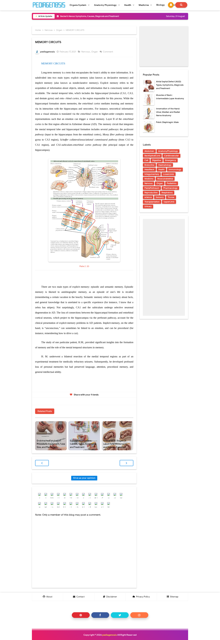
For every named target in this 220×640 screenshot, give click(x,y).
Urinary (148, 206)
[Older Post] (126, 463)
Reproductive (151, 192)
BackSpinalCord (152, 155)
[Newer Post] (42, 463)
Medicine (148, 178)
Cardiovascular (171, 155)
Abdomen (149, 151)
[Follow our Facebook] (100, 615)
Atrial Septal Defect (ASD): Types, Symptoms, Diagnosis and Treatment (169, 85)
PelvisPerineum (151, 188)
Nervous (85, 51)
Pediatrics (171, 183)
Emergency (170, 160)
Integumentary (151, 174)
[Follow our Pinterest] (81, 615)
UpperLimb (169, 201)
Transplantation (152, 201)
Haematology (164, 165)
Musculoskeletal (165, 178)
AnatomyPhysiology (168, 151)
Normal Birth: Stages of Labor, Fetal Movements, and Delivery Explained (115, 443)
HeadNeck (149, 169)
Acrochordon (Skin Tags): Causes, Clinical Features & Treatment (90, 19)
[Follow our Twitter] (120, 615)
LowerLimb (168, 174)
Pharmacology (170, 188)
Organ (94, 51)
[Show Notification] (171, 5)
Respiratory (167, 192)
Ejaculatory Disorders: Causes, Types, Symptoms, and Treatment (83, 443)
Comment (108, 51)
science (148, 197)
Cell (146, 160)
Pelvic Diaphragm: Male (167, 122)
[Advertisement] (164, 46)
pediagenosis (109, 635)
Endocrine (149, 165)
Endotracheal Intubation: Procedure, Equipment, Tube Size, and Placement (51, 443)
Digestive (156, 160)
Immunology (175, 169)
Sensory (160, 197)
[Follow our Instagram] (139, 615)
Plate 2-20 (84, 266)
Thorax (171, 197)
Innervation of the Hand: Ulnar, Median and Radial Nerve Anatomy (168, 112)
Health (161, 169)
